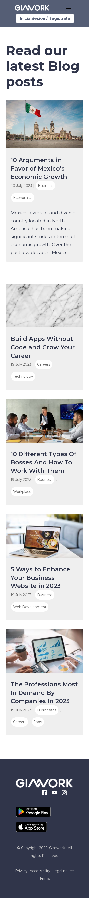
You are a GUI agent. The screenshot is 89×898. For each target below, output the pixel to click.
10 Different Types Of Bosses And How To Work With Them (43, 462)
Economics (22, 197)
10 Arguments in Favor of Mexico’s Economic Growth (39, 168)
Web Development (29, 607)
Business (45, 185)
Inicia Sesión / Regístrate (45, 18)
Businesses (46, 710)
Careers (43, 364)
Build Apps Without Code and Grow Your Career (43, 347)
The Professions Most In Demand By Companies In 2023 (44, 693)
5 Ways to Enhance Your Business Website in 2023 (40, 577)
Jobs (38, 722)
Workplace (22, 491)
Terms (44, 879)
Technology (23, 376)
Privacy (21, 871)
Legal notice (63, 871)
